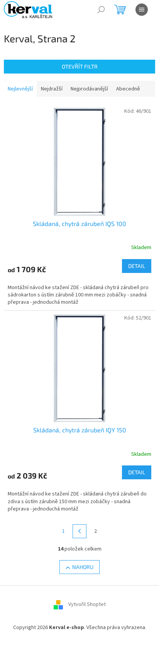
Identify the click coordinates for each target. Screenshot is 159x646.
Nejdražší (52, 89)
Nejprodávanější (89, 89)
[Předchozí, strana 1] (79, 531)
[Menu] (141, 9)
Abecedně (128, 89)
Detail (136, 266)
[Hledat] (101, 9)
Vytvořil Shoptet (87, 604)
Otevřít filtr (80, 66)
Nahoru (82, 567)
